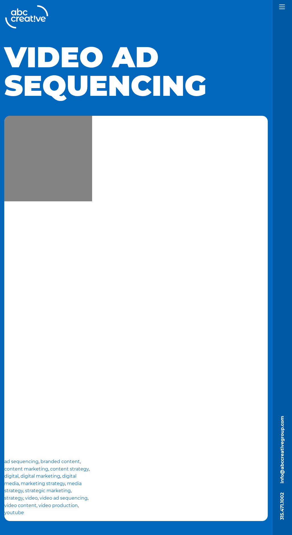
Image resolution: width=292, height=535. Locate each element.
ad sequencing (21, 461)
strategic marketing (48, 490)
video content (20, 505)
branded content (60, 461)
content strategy (69, 469)
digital (11, 476)
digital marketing (40, 476)
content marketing (26, 469)
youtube (14, 512)
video (31, 498)
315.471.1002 (282, 506)
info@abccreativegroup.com (282, 449)
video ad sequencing (64, 498)
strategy (13, 498)
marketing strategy (43, 483)
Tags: (48, 415)
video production (58, 505)
